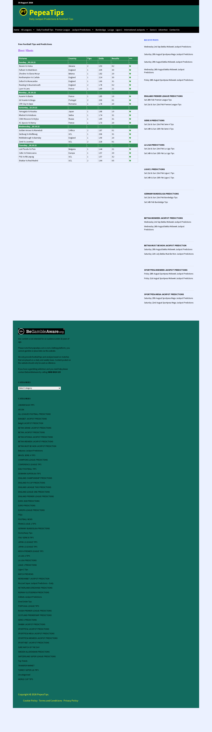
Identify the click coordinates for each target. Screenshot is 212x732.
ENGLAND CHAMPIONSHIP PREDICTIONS (35, 478)
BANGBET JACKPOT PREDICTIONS (32, 418)
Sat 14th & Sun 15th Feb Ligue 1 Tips (159, 177)
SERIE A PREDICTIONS (154, 120)
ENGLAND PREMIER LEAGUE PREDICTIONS (163, 96)
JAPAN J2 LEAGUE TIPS (27, 546)
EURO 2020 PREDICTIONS (28, 501)
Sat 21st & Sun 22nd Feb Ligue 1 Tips (159, 173)
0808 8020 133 (54, 372)
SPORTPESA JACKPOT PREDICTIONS (33, 629)
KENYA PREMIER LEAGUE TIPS (30, 551)
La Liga (111, 29)
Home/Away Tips (25, 533)
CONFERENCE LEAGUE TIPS (29, 464)
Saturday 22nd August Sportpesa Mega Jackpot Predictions (168, 302)
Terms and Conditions (50, 700)
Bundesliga (101, 29)
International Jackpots (134, 29)
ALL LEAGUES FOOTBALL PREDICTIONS (34, 414)
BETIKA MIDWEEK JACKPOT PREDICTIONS (163, 218)
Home (16, 29)
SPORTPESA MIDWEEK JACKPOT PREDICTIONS (165, 270)
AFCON (21, 409)
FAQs (20, 514)
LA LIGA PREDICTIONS (154, 145)
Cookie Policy (30, 700)
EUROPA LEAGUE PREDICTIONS (31, 510)
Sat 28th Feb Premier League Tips (158, 100)
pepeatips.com (38, 348)
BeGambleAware (32, 372)
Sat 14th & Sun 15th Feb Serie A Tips (159, 129)
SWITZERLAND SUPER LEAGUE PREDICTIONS (37, 656)
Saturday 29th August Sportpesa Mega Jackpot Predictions (168, 298)
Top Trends (22, 661)
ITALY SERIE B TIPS (26, 537)
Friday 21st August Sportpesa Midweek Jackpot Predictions (168, 278)
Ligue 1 (119, 29)
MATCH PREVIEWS (25, 574)
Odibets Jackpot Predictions (30, 597)
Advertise (163, 29)
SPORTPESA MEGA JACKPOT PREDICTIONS (164, 294)
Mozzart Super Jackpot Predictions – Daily (35, 583)
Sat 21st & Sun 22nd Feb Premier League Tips (162, 104)
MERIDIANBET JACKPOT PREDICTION (33, 578)
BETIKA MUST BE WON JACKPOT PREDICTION (165, 245)
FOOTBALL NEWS (25, 519)
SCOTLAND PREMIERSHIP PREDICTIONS (35, 615)
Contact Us (174, 29)
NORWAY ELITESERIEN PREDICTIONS (33, 592)
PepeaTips (46, 12)
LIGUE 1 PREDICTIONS (154, 169)
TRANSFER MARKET (26, 665)
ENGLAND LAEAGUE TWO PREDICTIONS (34, 487)
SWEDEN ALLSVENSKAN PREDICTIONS (34, 651)
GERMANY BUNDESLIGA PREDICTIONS (161, 193)
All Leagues (26, 29)
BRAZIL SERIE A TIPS (26, 455)
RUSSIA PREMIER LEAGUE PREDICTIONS (35, 610)
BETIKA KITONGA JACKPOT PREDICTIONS (35, 437)
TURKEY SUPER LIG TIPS (28, 670)
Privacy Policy (70, 700)
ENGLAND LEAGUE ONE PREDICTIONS (34, 492)
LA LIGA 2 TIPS (24, 556)
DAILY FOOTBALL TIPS (27, 469)
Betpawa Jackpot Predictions (30, 450)
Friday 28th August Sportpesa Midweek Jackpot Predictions (168, 273)
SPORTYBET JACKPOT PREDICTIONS (33, 642)
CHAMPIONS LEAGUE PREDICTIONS (33, 460)
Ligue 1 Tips (23, 569)
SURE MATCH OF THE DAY (29, 647)
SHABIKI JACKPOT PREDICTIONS (31, 624)
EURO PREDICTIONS (26, 505)
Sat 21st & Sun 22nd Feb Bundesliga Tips (160, 197)
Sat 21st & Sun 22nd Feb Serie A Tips (159, 124)
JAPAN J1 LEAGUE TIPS (27, 542)
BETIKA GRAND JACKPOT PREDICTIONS (34, 428)
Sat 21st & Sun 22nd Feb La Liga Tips (159, 148)
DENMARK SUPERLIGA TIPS (29, 473)
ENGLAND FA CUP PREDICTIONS (31, 482)
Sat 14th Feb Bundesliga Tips (156, 202)
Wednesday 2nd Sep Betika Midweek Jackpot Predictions (167, 222)
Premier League (62, 29)
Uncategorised (24, 674)
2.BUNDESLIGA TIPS (26, 405)
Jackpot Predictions (81, 29)
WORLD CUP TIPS (25, 679)
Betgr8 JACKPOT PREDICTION (30, 423)
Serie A (153, 29)
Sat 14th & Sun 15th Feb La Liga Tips (159, 153)
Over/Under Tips (25, 601)
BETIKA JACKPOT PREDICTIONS (31, 432)
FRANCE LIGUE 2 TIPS (27, 524)
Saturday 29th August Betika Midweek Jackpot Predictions (168, 249)
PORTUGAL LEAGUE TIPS (28, 606)
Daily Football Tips (45, 29)
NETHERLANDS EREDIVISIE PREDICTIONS (35, 587)
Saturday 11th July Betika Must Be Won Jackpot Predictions (169, 254)
